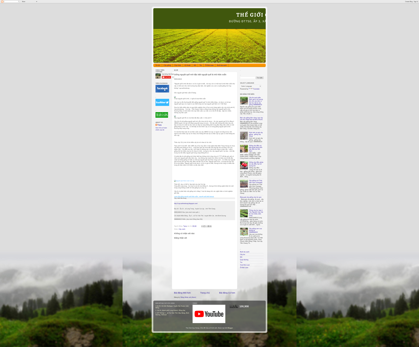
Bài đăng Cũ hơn (227, 293)
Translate (256, 89)
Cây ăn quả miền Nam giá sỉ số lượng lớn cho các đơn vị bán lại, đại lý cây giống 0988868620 (256, 101)
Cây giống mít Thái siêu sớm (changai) (255, 181)
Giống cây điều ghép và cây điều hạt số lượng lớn (256, 164)
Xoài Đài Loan (245, 265)
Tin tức (157, 65)
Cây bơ (242, 254)
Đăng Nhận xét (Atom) (188, 297)
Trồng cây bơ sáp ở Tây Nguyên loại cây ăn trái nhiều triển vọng (256, 212)
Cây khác (177, 65)
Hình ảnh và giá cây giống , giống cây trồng (256, 134)
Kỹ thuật (187, 65)
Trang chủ (205, 293)
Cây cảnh (182, 229)
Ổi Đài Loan (209, 65)
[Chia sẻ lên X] (206, 226)
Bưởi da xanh (222, 65)
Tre (200, 65)
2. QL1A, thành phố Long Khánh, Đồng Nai (170, 310)
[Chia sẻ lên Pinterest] (211, 226)
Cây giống (167, 65)
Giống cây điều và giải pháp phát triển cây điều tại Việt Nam (255, 148)
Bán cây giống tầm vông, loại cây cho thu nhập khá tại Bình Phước (251, 118)
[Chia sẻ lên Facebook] (208, 226)
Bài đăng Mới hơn (182, 293)
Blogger (230, 328)
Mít (195, 65)
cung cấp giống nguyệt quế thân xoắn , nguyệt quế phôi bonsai (194, 196)
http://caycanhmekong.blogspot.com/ (186, 203)
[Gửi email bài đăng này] (202, 226)
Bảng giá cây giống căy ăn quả (250, 197)
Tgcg (159, 125)
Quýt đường (244, 260)
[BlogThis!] (204, 226)
